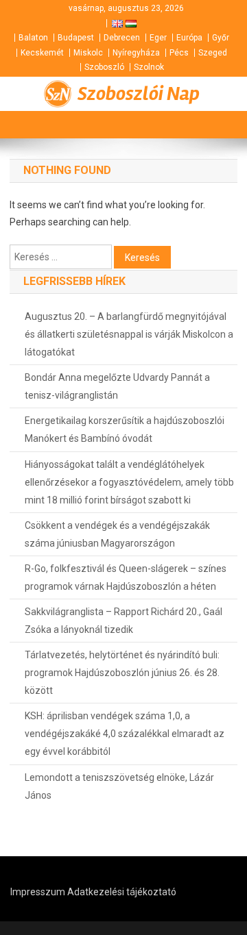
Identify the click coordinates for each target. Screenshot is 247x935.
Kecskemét (42, 53)
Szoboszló (104, 67)
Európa (189, 37)
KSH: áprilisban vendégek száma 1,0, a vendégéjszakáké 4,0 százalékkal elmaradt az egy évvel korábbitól (124, 733)
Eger (158, 37)
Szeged (212, 53)
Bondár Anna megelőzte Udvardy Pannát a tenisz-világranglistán (117, 386)
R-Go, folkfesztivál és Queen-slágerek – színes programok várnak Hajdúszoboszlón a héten (125, 577)
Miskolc (88, 53)
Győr (220, 37)
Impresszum (37, 891)
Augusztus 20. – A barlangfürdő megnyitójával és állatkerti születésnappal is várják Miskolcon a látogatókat (129, 334)
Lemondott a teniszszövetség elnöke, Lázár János (119, 786)
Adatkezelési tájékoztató (121, 891)
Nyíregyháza (136, 53)
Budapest (76, 37)
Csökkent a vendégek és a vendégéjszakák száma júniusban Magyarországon (117, 534)
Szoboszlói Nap (139, 93)
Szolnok (149, 67)
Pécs (179, 53)
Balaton (33, 37)
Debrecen (122, 37)
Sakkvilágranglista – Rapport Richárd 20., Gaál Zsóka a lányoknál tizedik (123, 620)
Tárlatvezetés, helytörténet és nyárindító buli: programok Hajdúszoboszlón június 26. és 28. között (122, 672)
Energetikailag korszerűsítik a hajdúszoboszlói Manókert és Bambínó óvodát (124, 429)
